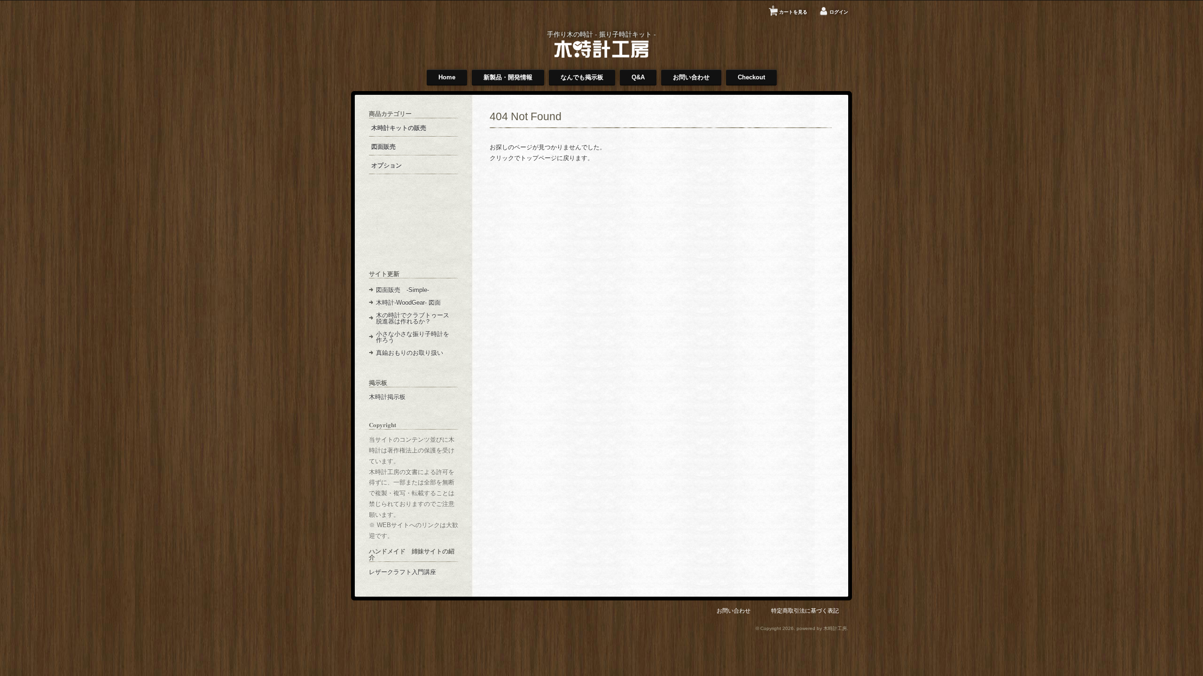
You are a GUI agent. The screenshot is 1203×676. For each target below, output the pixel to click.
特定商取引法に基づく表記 (805, 610)
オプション (386, 165)
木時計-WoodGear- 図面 (408, 302)
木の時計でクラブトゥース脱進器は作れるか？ (412, 318)
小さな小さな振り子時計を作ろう (412, 337)
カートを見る (789, 10)
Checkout (751, 77)
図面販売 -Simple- (402, 289)
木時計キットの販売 (398, 127)
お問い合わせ (691, 77)
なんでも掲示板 (582, 77)
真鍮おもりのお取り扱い (409, 352)
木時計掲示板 (387, 396)
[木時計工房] (601, 55)
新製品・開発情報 (508, 77)
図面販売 (383, 146)
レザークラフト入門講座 (402, 572)
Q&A (638, 77)
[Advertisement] (413, 229)
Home (446, 77)
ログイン (838, 12)
